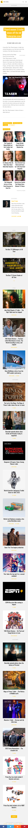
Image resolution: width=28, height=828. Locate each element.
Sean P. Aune (14, 201)
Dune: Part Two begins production (14, 547)
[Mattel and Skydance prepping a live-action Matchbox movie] (14, 507)
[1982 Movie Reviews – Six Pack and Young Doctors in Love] (14, 619)
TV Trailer (11, 125)
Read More (14, 216)
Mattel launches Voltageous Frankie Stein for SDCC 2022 (14, 491)
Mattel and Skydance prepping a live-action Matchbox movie (14, 520)
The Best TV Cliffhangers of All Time (14, 250)
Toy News (14, 495)
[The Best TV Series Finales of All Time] (14, 265)
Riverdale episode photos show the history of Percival (14, 664)
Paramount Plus (7, 123)
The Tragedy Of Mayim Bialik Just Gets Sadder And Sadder (8, 146)
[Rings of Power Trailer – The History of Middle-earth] (14, 680)
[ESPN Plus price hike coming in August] (14, 591)
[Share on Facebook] (3, 826)
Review (6, 320)
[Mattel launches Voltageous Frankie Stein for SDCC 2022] (14, 479)
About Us (10, 823)
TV (14, 254)
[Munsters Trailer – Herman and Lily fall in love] (14, 708)
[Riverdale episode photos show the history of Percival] (14, 652)
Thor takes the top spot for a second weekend (14, 575)
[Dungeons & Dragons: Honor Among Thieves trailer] (14, 450)
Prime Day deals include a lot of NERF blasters (14, 806)
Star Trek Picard (17, 123)
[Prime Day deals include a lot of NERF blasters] (14, 794)
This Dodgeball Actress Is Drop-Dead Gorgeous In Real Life (8, 185)
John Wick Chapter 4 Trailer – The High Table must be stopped (14, 311)
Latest (14, 816)
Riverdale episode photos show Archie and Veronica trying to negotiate (14, 433)
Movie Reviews (14, 347)
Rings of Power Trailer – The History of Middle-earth (14, 692)
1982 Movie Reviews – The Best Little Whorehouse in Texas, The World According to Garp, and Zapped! (14, 342)
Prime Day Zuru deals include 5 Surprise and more (14, 778)
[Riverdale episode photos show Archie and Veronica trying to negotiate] (14, 420)
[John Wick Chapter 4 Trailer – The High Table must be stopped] (14, 299)
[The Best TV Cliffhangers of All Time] (14, 239)
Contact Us (15, 823)
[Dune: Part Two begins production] (14, 536)
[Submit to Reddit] (17, 826)
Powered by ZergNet (21, 190)
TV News (5, 125)
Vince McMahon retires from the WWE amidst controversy (14, 372)
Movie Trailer (8, 291)
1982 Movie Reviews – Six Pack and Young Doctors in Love (14, 632)
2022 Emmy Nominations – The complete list (14, 749)
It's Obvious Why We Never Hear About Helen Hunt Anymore (8, 165)
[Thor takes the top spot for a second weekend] (14, 562)
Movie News (14, 315)
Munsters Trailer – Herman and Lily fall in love (14, 721)
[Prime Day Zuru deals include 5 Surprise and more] (14, 765)
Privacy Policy (21, 823)
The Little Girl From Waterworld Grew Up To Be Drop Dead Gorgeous (20, 166)
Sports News (11, 375)
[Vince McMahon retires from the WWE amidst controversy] (14, 359)
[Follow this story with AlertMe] (24, 826)
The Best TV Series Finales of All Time (14, 276)
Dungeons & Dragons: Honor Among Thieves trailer (14, 463)
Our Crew (5, 823)
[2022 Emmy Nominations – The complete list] (14, 737)
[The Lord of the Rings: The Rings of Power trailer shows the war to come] (14, 392)
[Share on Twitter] (10, 826)
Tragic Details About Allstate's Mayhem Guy (20, 145)
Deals (6, 758)
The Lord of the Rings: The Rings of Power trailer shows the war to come (14, 404)
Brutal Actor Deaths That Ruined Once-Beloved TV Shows (20, 184)
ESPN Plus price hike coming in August (14, 603)
